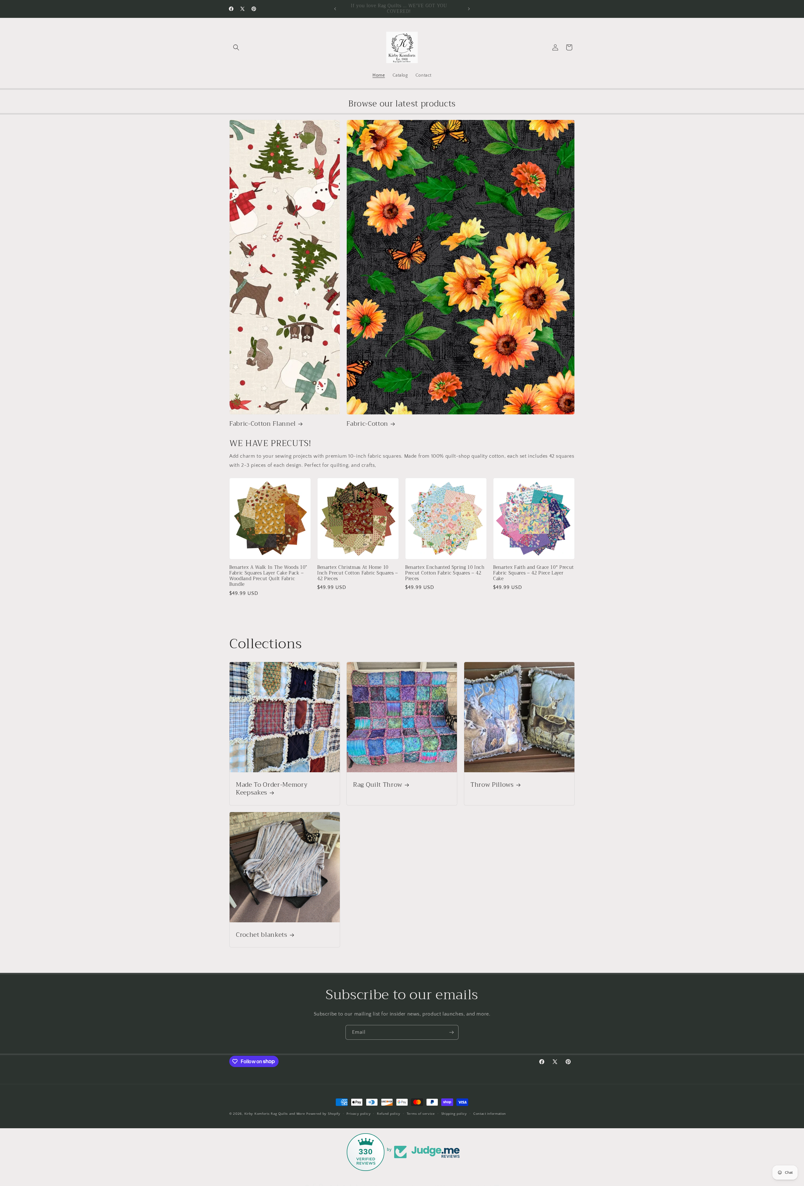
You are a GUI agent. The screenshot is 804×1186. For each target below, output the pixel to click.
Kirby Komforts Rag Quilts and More (274, 1114)
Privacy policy (358, 1113)
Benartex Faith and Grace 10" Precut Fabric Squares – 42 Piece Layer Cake (533, 573)
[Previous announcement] (335, 9)
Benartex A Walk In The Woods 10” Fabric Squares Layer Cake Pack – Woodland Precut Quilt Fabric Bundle (268, 576)
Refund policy (388, 1113)
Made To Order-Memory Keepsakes (271, 788)
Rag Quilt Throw (377, 785)
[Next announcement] (469, 9)
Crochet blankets (261, 935)
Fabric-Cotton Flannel (262, 424)
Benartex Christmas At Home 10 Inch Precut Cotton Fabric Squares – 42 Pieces (357, 573)
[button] (236, 47)
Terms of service (421, 1113)
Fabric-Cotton (367, 424)
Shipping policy (454, 1113)
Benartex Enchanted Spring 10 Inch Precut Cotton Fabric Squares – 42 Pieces (445, 573)
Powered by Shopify (323, 1114)
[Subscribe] (451, 1032)
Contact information (489, 1113)
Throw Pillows (492, 785)
